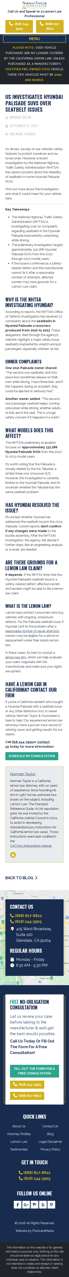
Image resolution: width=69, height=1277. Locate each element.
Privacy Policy (50, 1149)
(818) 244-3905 (22, 26)
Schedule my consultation (32, 756)
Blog (50, 1134)
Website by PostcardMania (35, 1231)
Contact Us (50, 1126)
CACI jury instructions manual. (31, 846)
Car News (16, 134)
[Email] (13, 855)
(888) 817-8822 (52, 26)
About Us (18, 1126)
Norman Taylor (23, 774)
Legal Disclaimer (50, 1142)
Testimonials (19, 1149)
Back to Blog (19, 878)
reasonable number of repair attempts (32, 631)
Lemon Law (18, 1142)
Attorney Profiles (19, 1134)
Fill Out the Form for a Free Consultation (34, 1071)
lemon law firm (15, 657)
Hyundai (30, 134)
